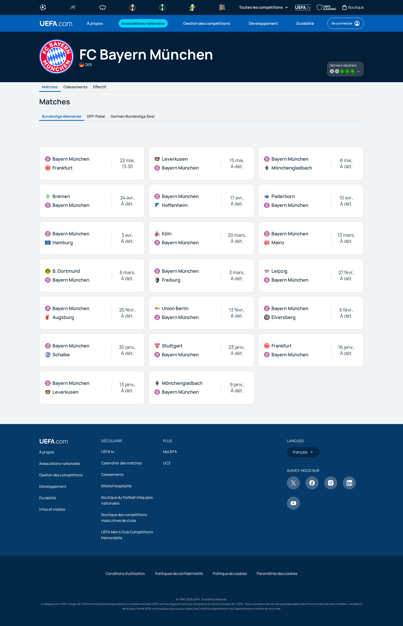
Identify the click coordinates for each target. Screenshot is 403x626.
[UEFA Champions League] (43, 7)
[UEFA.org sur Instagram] (330, 488)
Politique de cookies (230, 573)
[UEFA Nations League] (222, 7)
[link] (95, 23)
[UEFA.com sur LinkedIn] (349, 488)
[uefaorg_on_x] (293, 488)
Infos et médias (52, 509)
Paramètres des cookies (277, 573)
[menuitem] (98, 23)
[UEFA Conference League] (162, 7)
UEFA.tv (107, 451)
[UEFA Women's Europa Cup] (192, 7)
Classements (75, 87)
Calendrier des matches (121, 463)
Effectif (99, 87)
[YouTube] (293, 508)
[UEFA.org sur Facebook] (312, 488)
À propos (46, 452)
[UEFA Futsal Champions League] (72, 7)
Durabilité (47, 497)
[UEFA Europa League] (132, 7)
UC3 (166, 463)
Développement (52, 486)
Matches (50, 87)
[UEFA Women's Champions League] (102, 7)
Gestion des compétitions (61, 474)
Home (56, 23)
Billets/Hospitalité (116, 485)
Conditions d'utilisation (125, 573)
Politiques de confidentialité (179, 573)
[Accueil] (53, 441)
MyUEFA (170, 451)
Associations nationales (59, 463)
